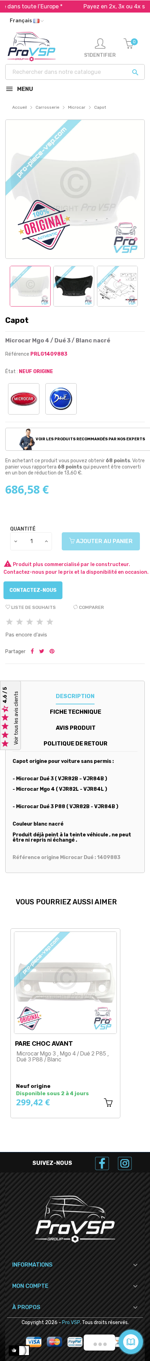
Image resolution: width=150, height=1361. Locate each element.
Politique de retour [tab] (75, 743)
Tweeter (41, 651)
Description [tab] (75, 696)
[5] (50, 622)
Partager (32, 651)
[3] (29, 622)
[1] (9, 622)
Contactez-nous (33, 590)
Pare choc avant (44, 1043)
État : (11, 371)
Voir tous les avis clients (16, 718)
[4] (40, 622)
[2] (19, 622)
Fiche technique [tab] (75, 712)
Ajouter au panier (104, 541)
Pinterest (52, 651)
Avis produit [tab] (76, 728)
